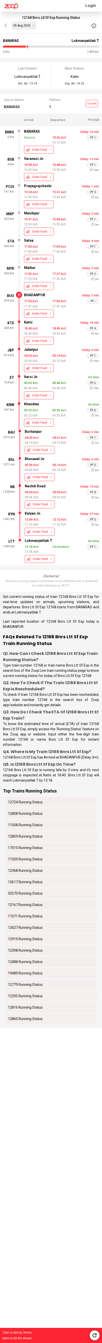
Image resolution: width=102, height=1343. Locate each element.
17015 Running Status (25, 848)
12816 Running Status (25, 1007)
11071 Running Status (25, 916)
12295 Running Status (25, 996)
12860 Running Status (25, 1019)
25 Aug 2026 (21, 25)
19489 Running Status (25, 973)
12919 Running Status (25, 939)
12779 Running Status (25, 985)
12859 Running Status (25, 836)
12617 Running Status (25, 882)
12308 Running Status (25, 950)
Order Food (39, 149)
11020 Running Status (25, 859)
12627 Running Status (25, 928)
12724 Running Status (25, 802)
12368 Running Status (25, 871)
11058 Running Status (25, 825)
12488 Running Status (25, 962)
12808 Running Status (25, 814)
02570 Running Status (25, 893)
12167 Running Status (25, 905)
